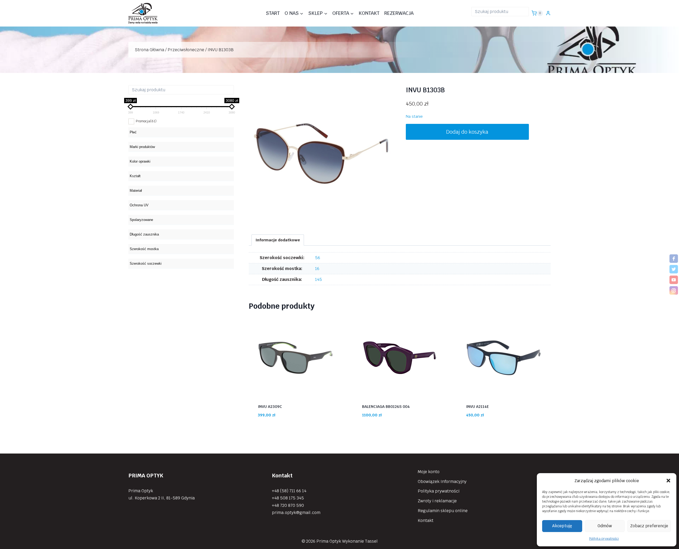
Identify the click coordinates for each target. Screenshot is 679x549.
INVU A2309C (270, 406)
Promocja (146, 121)
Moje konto (428, 471)
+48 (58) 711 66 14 (289, 491)
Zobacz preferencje (649, 525)
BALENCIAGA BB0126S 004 (386, 406)
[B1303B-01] (321, 153)
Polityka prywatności (604, 539)
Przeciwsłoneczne (186, 50)
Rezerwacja (399, 13)
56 (317, 257)
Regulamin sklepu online (443, 510)
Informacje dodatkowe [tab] (278, 239)
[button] (668, 480)
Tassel (371, 541)
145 (318, 279)
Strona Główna (149, 50)
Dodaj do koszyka (467, 131)
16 (317, 268)
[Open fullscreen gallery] (388, 221)
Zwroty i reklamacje (437, 501)
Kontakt (369, 13)
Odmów (605, 525)
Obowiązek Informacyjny (442, 481)
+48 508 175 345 (288, 498)
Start (273, 13)
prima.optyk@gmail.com (296, 512)
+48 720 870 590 (288, 505)
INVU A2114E (477, 406)
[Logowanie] (548, 13)
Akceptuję (562, 525)
